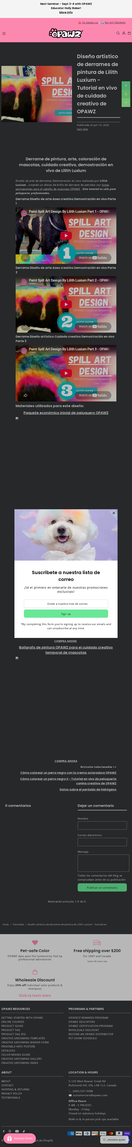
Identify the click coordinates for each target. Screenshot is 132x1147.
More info (66, 12)
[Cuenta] (123, 33)
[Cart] (129, 33)
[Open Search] (118, 33)
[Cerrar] (114, 513)
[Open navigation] (23, 33)
